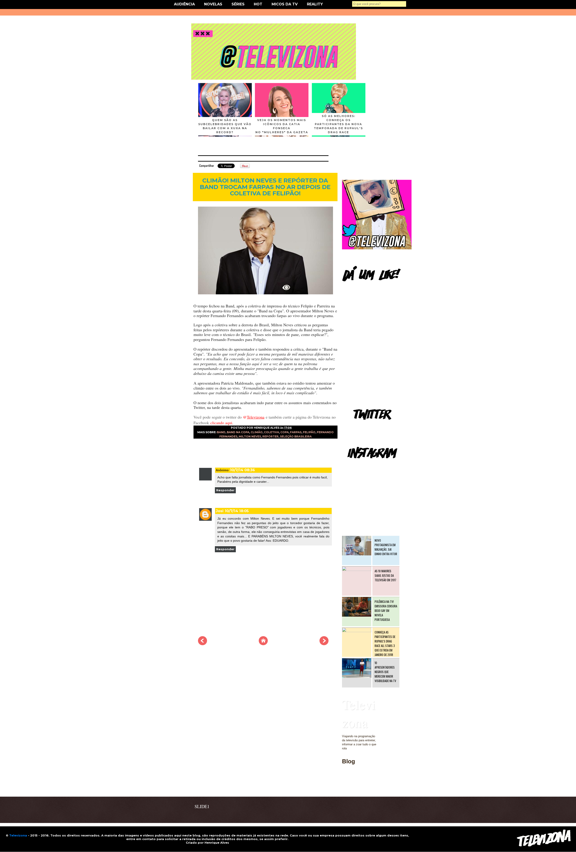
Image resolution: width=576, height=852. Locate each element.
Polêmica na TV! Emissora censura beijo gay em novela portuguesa (386, 610)
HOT (258, 4)
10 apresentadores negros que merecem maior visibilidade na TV (385, 671)
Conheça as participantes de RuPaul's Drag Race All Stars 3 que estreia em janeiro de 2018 (385, 643)
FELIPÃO (309, 432)
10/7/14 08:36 (242, 470)
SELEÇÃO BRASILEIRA (296, 436)
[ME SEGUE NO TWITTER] (377, 248)
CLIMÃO (257, 432)
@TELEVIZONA (353, 465)
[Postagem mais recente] (202, 644)
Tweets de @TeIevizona (357, 426)
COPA (284, 432)
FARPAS (296, 432)
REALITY (315, 4)
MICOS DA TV (285, 4)
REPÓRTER (270, 436)
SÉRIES (238, 4)
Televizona (359, 713)
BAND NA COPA (238, 432)
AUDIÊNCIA (184, 4)
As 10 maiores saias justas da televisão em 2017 (385, 575)
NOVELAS (213, 4)
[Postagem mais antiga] (324, 644)
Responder (225, 490)
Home (346, 787)
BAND (221, 432)
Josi (219, 511)
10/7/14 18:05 (237, 511)
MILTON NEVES (250, 436)
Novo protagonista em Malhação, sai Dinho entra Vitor (386, 547)
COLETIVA (271, 432)
